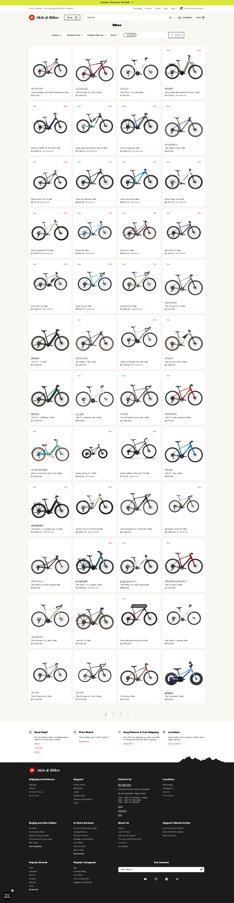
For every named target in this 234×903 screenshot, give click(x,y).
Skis (75, 868)
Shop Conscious (169, 835)
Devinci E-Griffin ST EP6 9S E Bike (45, 148)
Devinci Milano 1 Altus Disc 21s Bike (135, 473)
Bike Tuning (78, 850)
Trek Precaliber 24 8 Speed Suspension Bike (50, 92)
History (121, 828)
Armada (32, 879)
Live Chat (38, 748)
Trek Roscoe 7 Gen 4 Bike (176, 362)
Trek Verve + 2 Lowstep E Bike (89, 585)
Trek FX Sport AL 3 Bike (175, 306)
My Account (34, 795)
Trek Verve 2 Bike (127, 696)
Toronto (166, 792)
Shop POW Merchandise (173, 832)
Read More (128, 743)
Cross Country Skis (81, 879)
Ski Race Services (81, 835)
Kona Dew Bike (82, 250)
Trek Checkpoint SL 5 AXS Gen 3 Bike (136, 529)
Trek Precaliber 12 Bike (174, 696)
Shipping (32, 785)
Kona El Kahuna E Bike (130, 148)
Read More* (84, 741)
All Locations (168, 795)
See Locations (174, 743)
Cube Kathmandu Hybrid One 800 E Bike (182, 92)
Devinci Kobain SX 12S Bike (42, 250)
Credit (76, 792)
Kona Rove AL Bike (84, 306)
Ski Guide (33, 828)
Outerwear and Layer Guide (40, 839)
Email (36, 752)
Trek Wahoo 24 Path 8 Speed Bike (45, 585)
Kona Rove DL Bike (128, 306)
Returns (32, 788)
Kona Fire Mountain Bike (86, 199)
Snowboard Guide (36, 832)
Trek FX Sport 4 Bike (173, 585)
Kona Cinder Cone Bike (174, 199)
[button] (173, 8)
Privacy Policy (79, 785)
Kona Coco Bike (127, 250)
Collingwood (168, 788)
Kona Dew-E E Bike (39, 306)
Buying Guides (79, 795)
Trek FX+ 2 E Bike (83, 640)
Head (31, 886)
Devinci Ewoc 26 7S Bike (41, 199)
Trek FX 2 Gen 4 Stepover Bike (178, 417)
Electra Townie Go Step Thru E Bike (46, 473)
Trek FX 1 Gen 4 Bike (173, 473)
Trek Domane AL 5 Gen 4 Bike (88, 696)
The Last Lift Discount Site (129, 839)
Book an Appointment (83, 799)
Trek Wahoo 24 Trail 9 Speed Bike (134, 585)
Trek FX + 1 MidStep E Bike (42, 417)
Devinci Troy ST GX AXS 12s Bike (89, 529)
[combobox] (129, 17)
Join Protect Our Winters (173, 828)
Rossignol (33, 871)
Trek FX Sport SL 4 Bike (41, 696)
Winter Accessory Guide (39, 835)
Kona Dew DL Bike (173, 250)
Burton (32, 875)
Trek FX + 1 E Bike (38, 362)
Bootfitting (78, 843)
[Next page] (128, 713)
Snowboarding (80, 871)
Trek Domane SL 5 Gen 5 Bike (44, 640)
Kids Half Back (80, 846)
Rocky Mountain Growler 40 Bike (134, 640)
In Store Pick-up (36, 792)
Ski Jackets (78, 875)
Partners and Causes (126, 835)
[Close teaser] (12, 890)
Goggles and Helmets (83, 882)
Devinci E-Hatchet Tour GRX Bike (134, 362)
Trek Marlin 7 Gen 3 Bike (86, 362)
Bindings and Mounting (83, 839)
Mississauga (167, 785)
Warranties (78, 788)
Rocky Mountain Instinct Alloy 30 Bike (91, 148)
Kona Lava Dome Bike (129, 199)
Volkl (31, 868)
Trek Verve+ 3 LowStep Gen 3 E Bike (47, 529)
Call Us (37, 743)
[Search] (170, 18)
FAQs (76, 803)
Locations (122, 810)
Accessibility (123, 846)
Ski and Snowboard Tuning (85, 828)
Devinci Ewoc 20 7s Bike (86, 473)
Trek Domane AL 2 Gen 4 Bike (88, 92)
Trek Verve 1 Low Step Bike (131, 92)
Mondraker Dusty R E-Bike (176, 529)
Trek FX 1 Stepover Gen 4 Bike (88, 417)
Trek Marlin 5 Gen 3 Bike (175, 148)
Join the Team (124, 832)
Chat (120, 815)
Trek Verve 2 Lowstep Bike (176, 640)
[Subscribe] (201, 869)
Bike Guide (33, 843)
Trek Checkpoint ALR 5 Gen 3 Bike (134, 417)
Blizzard (32, 882)
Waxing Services (80, 832)
